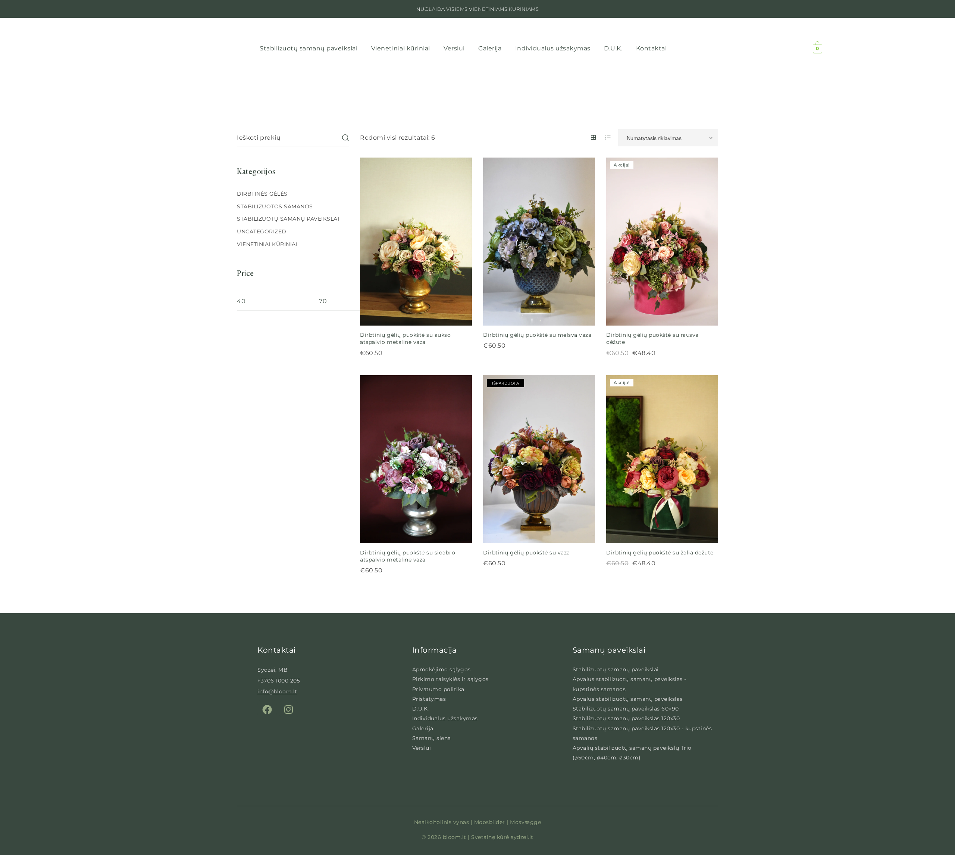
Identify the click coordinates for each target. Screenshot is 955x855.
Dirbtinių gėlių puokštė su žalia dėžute (660, 552)
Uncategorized (261, 231)
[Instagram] (288, 709)
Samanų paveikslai (609, 650)
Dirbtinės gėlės (262, 193)
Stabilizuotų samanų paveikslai (288, 218)
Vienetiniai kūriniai (267, 244)
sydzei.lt (522, 837)
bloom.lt (455, 837)
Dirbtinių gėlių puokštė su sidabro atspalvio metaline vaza (407, 556)
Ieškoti (345, 137)
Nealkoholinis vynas (441, 822)
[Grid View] (593, 137)
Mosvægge (525, 822)
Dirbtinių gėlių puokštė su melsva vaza (537, 335)
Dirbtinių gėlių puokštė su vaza (526, 552)
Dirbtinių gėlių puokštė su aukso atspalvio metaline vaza (405, 338)
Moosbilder (489, 822)
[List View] (608, 137)
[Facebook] (267, 709)
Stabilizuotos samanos (275, 206)
